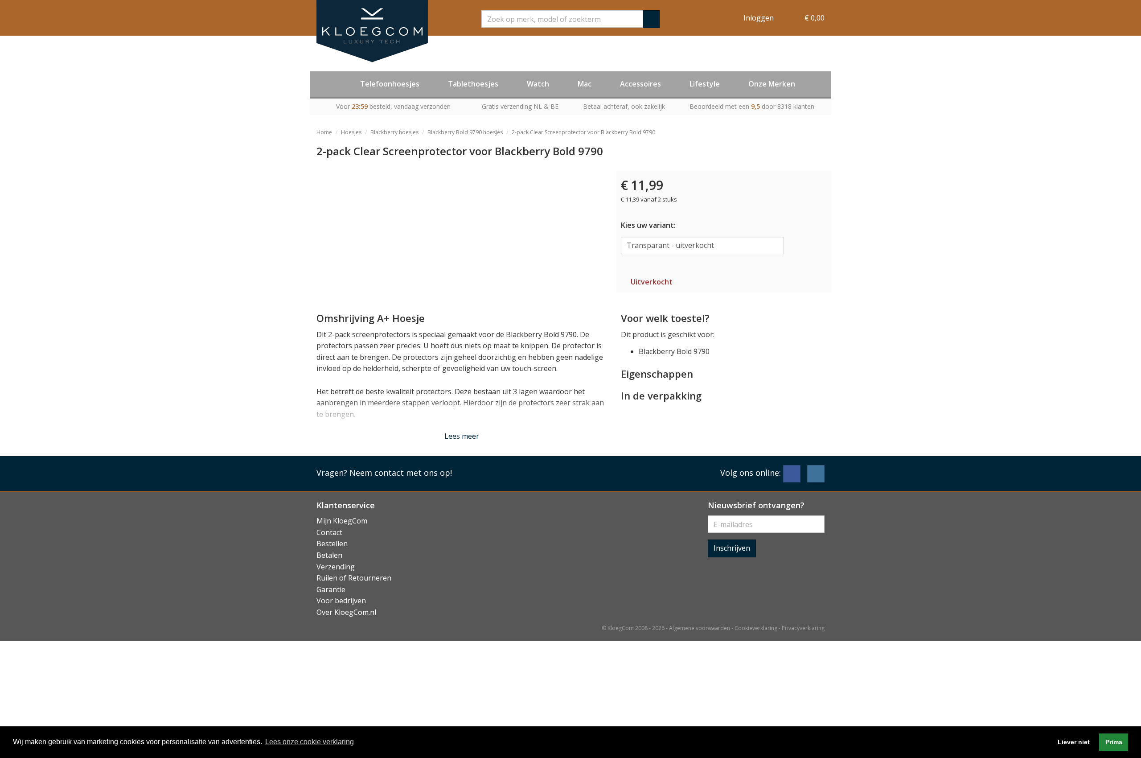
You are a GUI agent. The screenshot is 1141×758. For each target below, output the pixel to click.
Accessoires (640, 84)
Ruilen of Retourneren (353, 578)
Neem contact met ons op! (400, 472)
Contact (329, 532)
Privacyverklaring (803, 628)
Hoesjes (351, 132)
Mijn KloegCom (341, 521)
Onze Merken (771, 84)
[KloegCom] (372, 31)
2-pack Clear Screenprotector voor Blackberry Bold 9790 (583, 132)
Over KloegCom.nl (346, 612)
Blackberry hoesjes (394, 132)
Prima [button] (1113, 742)
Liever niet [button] (1074, 742)
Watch (538, 84)
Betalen (329, 555)
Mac (584, 84)
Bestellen (332, 543)
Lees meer (461, 436)
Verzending (335, 567)
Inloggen (758, 18)
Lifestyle (705, 84)
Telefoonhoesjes (389, 84)
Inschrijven (732, 548)
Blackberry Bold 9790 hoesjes (465, 132)
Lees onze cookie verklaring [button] (309, 742)
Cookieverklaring (756, 628)
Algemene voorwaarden (699, 628)
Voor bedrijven (341, 601)
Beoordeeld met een (752, 106)
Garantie (330, 589)
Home (324, 132)
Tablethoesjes (473, 84)
